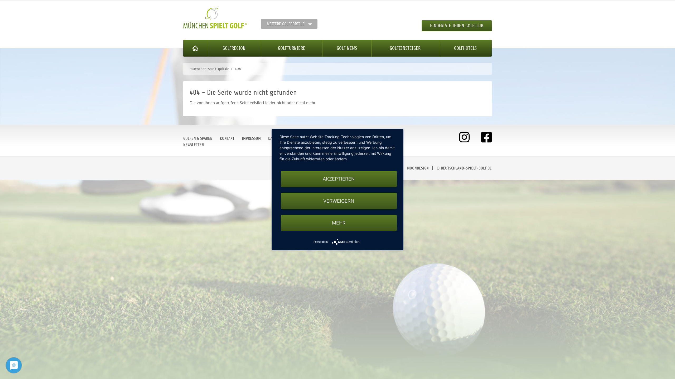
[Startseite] (195, 48)
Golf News (347, 48)
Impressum (251, 138)
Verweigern (338, 201)
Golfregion (234, 48)
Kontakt (227, 138)
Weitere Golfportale (286, 24)
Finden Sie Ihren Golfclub (456, 25)
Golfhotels (465, 48)
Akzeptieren (339, 179)
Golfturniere (291, 48)
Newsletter (193, 144)
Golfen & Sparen (198, 138)
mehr (339, 223)
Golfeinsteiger (405, 48)
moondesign (418, 168)
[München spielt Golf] (215, 18)
